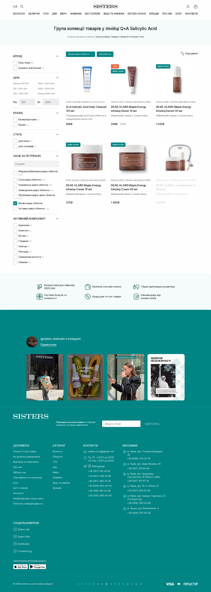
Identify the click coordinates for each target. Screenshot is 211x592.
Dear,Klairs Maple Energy (139, 102)
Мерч (56, 472)
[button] (80, 54)
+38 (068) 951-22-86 (99, 490)
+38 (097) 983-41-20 (99, 481)
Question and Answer (78, 102)
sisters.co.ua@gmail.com (101, 451)
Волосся (57, 451)
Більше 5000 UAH (46, 93)
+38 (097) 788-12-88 (99, 476)
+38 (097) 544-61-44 (138, 490)
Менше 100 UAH (21, 83)
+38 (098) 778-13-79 (138, 458)
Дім (55, 467)
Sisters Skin (24, 536)
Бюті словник (20, 487)
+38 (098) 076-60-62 (139, 512)
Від (15, 102)
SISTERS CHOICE (136, 13)
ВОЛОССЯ (19, 13)
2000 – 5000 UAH (46, 88)
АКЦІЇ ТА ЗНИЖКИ (114, 13)
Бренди (57, 487)
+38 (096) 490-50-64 (100, 495)
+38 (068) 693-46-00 (100, 485)
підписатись (152, 423)
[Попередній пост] (32, 377)
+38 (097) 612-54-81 (99, 471)
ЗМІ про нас (19, 472)
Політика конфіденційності (28, 503)
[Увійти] (188, 6)
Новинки (57, 477)
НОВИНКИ (76, 13)
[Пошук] (22, 6)
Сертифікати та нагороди (27, 477)
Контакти (18, 493)
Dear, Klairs (117, 102)
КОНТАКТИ (191, 13)
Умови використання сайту (28, 498)
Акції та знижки (61, 482)
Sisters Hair (24, 529)
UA (15, 6)
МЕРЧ (63, 13)
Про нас (17, 467)
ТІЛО (46, 13)
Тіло (55, 461)
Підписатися (48, 344)
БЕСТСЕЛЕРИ (92, 13)
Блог (15, 482)
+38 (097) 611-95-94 (138, 468)
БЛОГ (179, 13)
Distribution (24, 543)
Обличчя (57, 456)
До (39, 102)
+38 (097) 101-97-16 (138, 480)
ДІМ (54, 13)
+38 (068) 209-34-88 (139, 503)
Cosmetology (25, 551)
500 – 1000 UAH (20, 93)
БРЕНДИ (154, 13)
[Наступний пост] (179, 377)
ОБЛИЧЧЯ (34, 13)
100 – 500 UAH (20, 88)
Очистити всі (105, 54)
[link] (196, 6)
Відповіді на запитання (26, 461)
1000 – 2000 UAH (46, 83)
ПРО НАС (167, 13)
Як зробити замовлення (26, 456)
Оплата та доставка (24, 451)
